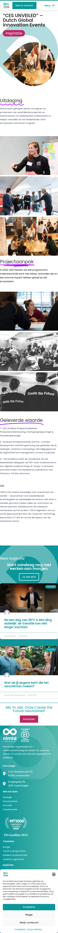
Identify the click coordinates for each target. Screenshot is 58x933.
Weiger (29, 914)
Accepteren (29, 906)
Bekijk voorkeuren (29, 922)
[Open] (49, 5)
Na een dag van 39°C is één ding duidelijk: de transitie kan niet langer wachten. (28, 623)
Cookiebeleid (20, 929)
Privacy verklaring (34, 929)
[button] (53, 874)
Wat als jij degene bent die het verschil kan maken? (26, 684)
